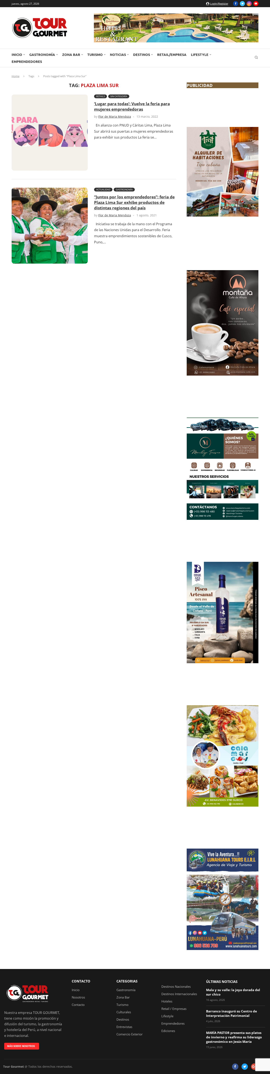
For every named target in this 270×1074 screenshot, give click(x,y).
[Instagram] (249, 3)
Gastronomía (42, 54)
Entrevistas (124, 1026)
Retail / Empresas (173, 1008)
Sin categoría (118, 96)
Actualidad (103, 189)
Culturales (123, 1012)
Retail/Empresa (171, 54)
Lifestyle (199, 54)
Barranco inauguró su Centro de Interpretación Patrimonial (231, 1013)
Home (15, 76)
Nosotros (78, 997)
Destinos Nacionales (176, 986)
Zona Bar (71, 54)
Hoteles (166, 1001)
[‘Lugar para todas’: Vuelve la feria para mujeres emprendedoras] (50, 132)
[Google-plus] (254, 1066)
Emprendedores (27, 61)
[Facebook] (235, 3)
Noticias (118, 54)
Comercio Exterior (129, 1034)
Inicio (17, 54)
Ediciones (168, 1030)
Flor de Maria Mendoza (114, 117)
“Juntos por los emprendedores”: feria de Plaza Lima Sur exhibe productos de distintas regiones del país (134, 202)
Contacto (81, 981)
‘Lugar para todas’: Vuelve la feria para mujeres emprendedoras (132, 106)
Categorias (127, 981)
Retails (100, 96)
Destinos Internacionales (179, 994)
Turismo (95, 54)
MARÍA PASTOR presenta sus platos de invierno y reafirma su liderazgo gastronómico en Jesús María (234, 1037)
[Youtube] (255, 3)
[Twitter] (242, 3)
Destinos (141, 54)
